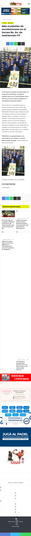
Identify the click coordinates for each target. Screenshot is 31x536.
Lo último (9, 19)
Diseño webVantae (15, 521)
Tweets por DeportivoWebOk (15, 482)
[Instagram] (18, 530)
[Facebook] (13, 530)
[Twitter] (15, 530)
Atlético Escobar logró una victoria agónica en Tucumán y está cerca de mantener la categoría (8, 245)
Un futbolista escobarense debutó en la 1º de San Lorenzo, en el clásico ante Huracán (21, 366)
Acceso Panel (15, 526)
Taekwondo (10, 23)
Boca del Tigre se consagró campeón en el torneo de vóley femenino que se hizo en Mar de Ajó (8, 224)
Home (4, 19)
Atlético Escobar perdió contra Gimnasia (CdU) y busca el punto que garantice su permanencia (22, 224)
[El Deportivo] (15, 4)
